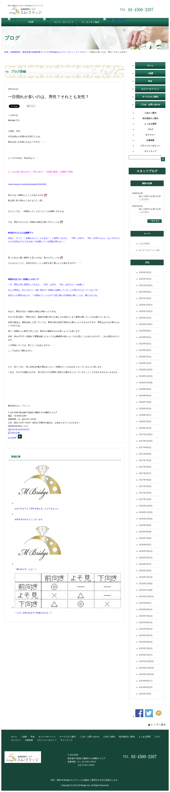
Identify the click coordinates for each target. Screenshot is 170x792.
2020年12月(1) (145, 305)
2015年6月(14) (145, 622)
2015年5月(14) (145, 629)
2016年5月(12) (145, 551)
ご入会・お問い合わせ (150, 104)
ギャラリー (150, 135)
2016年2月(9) (145, 570)
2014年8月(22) (145, 687)
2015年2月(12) (145, 648)
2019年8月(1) (145, 331)
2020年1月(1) (145, 318)
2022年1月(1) (145, 279)
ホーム (150, 65)
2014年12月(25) (146, 661)
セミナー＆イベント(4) (149, 250)
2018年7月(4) (145, 402)
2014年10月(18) (146, 674)
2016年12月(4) (145, 506)
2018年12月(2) (145, 369)
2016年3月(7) (145, 564)
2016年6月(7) (145, 545)
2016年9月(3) (145, 525)
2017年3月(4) (145, 486)
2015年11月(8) (145, 590)
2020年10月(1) (145, 311)
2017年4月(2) (145, 480)
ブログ (83, 52)
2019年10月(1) (145, 324)
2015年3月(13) (145, 642)
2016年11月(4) (145, 512)
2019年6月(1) (145, 337)
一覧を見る (155, 221)
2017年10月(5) (145, 441)
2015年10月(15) (146, 596)
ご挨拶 (150, 73)
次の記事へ (13, 438)
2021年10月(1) (145, 285)
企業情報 (150, 140)
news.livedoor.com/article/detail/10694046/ (27, 184)
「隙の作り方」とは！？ (26, 569)
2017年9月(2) (145, 447)
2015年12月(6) (145, 583)
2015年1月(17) (145, 655)
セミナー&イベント (47, 736)
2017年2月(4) (145, 493)
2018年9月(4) (145, 389)
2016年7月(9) (145, 538)
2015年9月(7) (145, 603)
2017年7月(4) (145, 460)
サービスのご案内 (150, 97)
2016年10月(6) (145, 519)
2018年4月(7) (145, 415)
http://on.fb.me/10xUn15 (18, 429)
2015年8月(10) (145, 609)
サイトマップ (150, 151)
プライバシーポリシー (150, 146)
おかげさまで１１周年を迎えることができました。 (37, 508)
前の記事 (16, 433)
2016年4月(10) (145, 557)
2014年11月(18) (146, 668)
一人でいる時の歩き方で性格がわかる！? (33, 613)
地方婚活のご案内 (150, 118)
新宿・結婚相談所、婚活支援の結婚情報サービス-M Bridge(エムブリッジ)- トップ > (42, 52)
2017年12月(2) (145, 434)
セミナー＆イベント (150, 89)
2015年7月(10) (145, 616)
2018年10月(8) (145, 382)
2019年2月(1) (145, 357)
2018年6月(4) (145, 408)
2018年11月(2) (145, 376)
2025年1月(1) (145, 272)
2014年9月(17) (145, 681)
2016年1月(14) (145, 577)
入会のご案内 (150, 113)
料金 (150, 81)
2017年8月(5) (145, 454)
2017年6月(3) (145, 467)
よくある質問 (150, 124)
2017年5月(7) (145, 473)
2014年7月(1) (145, 694)
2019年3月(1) (145, 350)
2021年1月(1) (145, 298)
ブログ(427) (144, 244)
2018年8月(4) (145, 395)
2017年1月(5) (145, 499)
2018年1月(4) (145, 428)
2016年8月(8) (145, 532)
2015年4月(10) (145, 635)
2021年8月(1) (145, 292)
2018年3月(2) (145, 421)
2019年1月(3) (145, 363)
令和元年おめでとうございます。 (29, 519)
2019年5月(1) (145, 344)
